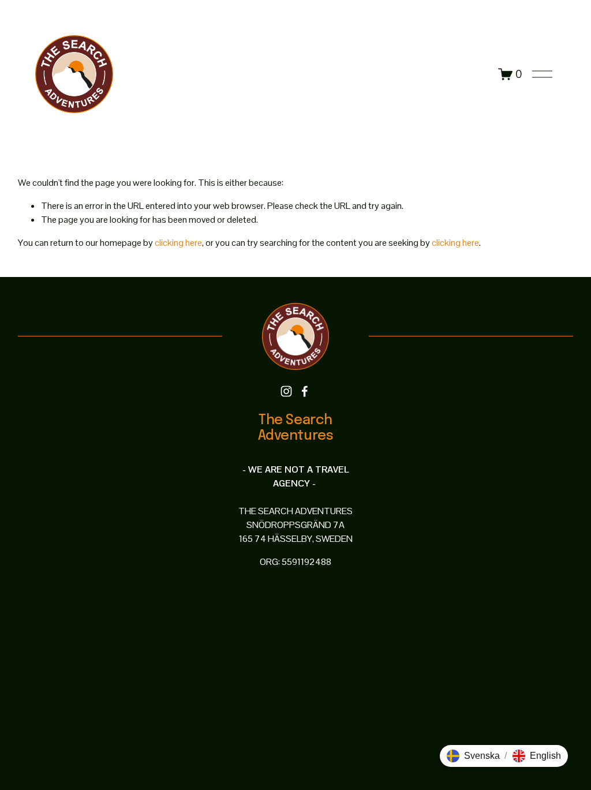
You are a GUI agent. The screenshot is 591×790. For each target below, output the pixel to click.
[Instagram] (286, 391)
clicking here (178, 243)
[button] (473, 756)
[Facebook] (305, 391)
